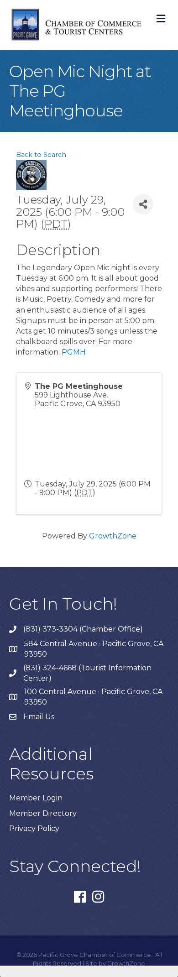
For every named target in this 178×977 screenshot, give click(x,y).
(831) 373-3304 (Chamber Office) (83, 629)
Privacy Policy (34, 828)
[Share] (143, 204)
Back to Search (41, 155)
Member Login (36, 798)
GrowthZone (112, 536)
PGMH (74, 352)
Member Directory (43, 813)
